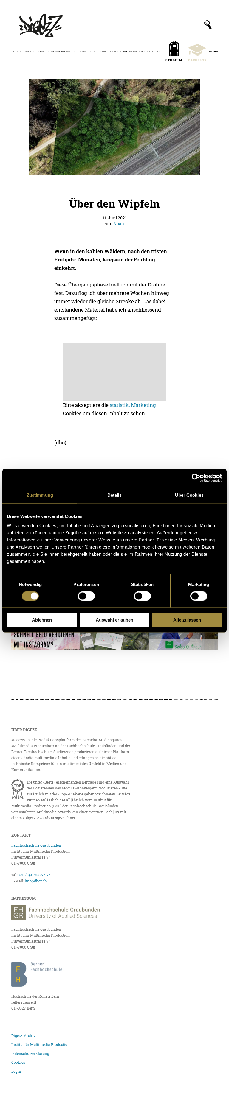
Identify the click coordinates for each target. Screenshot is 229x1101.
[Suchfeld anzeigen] (208, 24)
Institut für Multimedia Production (40, 1044)
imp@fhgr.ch (36, 881)
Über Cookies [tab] (189, 494)
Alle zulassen (187, 619)
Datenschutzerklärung (30, 1053)
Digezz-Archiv (23, 1035)
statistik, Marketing (133, 404)
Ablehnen (42, 619)
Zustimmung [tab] (40, 494)
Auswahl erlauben (114, 619)
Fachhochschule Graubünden (36, 845)
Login (16, 1071)
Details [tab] (114, 494)
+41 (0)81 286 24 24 (35, 875)
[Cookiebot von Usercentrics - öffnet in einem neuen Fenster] (196, 477)
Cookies (18, 1062)
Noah (118, 223)
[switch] (86, 596)
